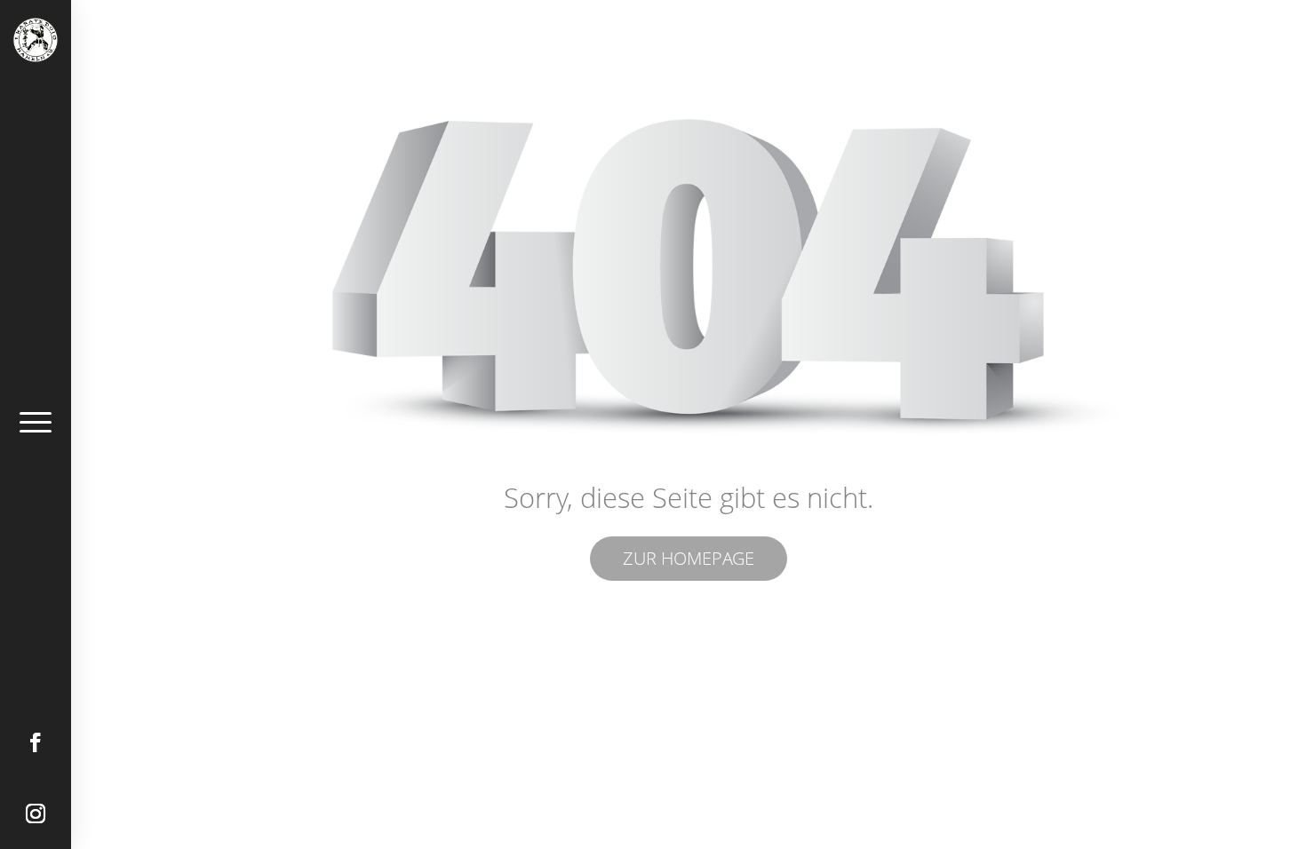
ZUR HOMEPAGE (688, 558)
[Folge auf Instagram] (35, 813)
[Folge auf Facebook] (35, 742)
